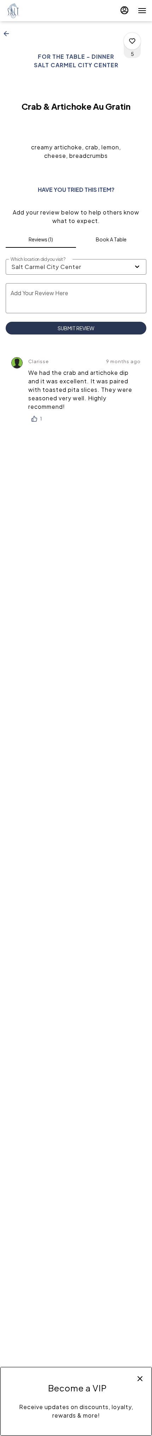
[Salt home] (37, 10)
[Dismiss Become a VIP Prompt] (139, 1378)
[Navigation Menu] (142, 11)
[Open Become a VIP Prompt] (76, 1429)
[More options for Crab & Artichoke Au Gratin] (132, 41)
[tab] (41, 239)
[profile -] (124, 10)
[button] (8, 33)
